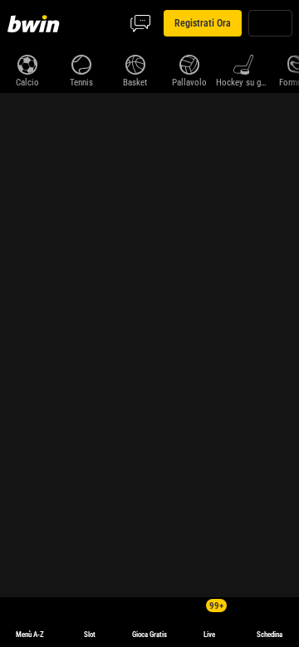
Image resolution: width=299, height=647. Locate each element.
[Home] (36, 23)
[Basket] (135, 63)
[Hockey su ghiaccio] (243, 63)
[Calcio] (27, 63)
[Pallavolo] (189, 63)
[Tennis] (81, 63)
